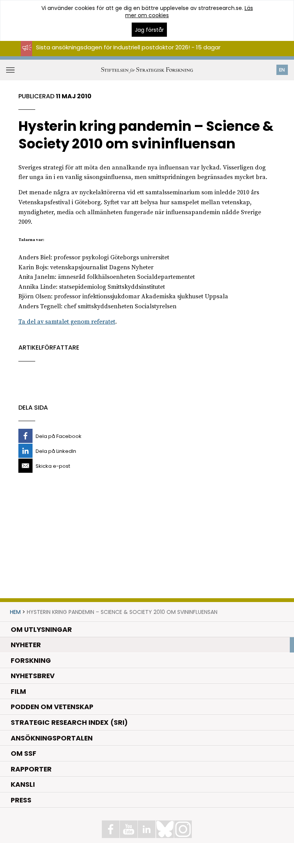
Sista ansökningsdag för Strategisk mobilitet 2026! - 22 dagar (123, 54)
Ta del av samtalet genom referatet (66, 321)
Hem (15, 612)
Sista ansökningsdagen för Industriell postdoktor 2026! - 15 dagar (128, 47)
